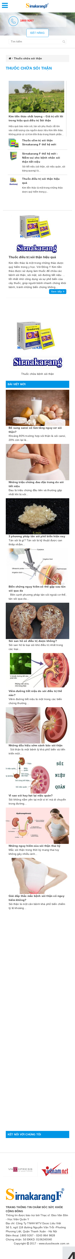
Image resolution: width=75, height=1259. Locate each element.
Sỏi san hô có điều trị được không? (33, 640)
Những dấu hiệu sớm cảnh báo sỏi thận (35, 745)
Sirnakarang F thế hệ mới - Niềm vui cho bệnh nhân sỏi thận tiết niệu (41, 157)
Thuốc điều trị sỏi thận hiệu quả (41, 180)
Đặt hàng (37, 32)
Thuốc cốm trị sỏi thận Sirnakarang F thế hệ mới (39, 142)
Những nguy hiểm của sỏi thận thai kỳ (34, 845)
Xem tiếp (57, 291)
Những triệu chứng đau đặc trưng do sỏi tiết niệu (36, 484)
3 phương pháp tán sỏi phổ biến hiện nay (37, 536)
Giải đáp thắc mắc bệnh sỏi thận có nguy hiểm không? (36, 897)
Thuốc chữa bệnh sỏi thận (37, 373)
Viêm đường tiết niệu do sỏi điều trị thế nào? (35, 693)
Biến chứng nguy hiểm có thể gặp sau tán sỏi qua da (37, 588)
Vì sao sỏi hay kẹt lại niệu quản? (31, 795)
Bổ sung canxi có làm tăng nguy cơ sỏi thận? (35, 429)
